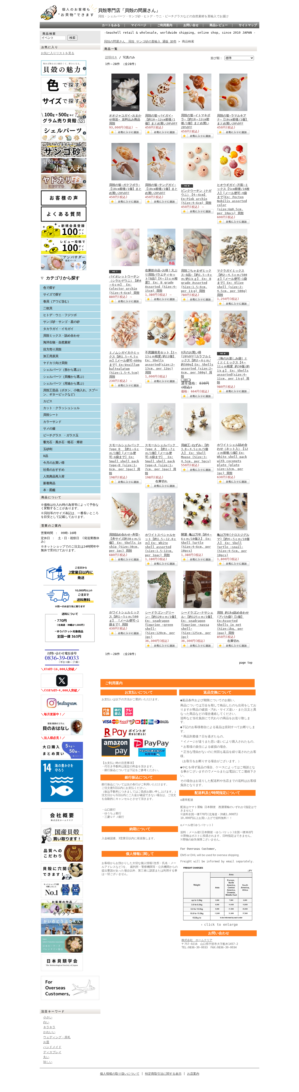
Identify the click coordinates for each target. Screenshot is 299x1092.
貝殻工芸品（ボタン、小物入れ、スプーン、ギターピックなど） (70, 392)
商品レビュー (219, 25)
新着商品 (49, 483)
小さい (47, 1017)
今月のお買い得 (53, 462)
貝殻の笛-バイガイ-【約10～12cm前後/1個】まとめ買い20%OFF (161, 119)
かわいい (49, 1032)
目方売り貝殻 (52, 349)
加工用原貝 (50, 356)
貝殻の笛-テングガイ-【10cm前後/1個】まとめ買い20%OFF (161, 189)
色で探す (49, 287)
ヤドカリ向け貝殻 (55, 363)
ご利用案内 (164, 25)
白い (46, 1022)
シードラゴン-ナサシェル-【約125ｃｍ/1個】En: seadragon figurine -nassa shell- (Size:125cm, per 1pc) (197, 625)
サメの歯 (49, 428)
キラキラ (49, 1027)
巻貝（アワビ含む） (57, 301)
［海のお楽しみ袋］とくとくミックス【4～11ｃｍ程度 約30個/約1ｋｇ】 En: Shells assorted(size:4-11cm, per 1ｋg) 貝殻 (233, 370)
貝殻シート (52, 414)
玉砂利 (47, 449)
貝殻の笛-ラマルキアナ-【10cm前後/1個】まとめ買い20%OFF (232, 119)
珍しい (47, 1062)
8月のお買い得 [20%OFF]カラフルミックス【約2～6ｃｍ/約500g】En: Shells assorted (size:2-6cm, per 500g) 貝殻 (197, 364)
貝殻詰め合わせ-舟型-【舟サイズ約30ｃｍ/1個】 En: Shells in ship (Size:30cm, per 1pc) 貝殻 (125, 542)
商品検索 (49, 33)
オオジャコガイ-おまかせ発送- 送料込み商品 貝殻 (125, 119)
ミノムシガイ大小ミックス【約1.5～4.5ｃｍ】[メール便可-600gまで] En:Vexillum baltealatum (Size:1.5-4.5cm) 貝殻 (125, 365)
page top (245, 662)
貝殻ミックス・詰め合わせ (61, 335)
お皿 (46, 1042)
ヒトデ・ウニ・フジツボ (60, 315)
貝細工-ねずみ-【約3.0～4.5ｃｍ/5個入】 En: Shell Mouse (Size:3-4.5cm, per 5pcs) (196, 453)
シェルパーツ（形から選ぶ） (63, 369)
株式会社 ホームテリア (197, 940)
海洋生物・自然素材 (57, 342)
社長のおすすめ (53, 469)
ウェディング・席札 (57, 1037)
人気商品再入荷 (53, 476)
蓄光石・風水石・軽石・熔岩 (63, 442)
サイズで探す (52, 294)
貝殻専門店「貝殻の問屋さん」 (129, 10)
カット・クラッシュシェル (61, 408)
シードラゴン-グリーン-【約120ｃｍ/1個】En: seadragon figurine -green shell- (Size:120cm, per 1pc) (161, 625)
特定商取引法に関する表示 (163, 1073)
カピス (47, 401)
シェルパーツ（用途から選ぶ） (64, 383)
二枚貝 (47, 308)
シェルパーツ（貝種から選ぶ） (64, 376)
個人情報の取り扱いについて (119, 1073)
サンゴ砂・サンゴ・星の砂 (61, 322)
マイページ (138, 25)
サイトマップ (248, 25)
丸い (46, 1057)
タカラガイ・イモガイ (58, 329)
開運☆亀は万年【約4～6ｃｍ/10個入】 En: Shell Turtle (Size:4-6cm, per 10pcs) (196, 542)
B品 (45, 456)
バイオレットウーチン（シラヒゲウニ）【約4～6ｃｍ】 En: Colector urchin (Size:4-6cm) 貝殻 (125, 284)
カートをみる (111, 25)
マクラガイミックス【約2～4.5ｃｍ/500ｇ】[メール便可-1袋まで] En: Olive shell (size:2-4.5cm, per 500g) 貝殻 (232, 283)
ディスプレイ (52, 1052)
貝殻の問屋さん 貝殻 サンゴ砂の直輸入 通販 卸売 (140, 41)
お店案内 (193, 1073)
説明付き (111, 57)
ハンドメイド (52, 1047)
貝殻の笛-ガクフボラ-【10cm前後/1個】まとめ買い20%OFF (125, 189)
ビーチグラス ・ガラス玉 (60, 435)
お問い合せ (191, 25)
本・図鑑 (49, 490)
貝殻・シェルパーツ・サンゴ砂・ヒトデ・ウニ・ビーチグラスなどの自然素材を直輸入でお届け (163, 16)
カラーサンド (52, 421)
